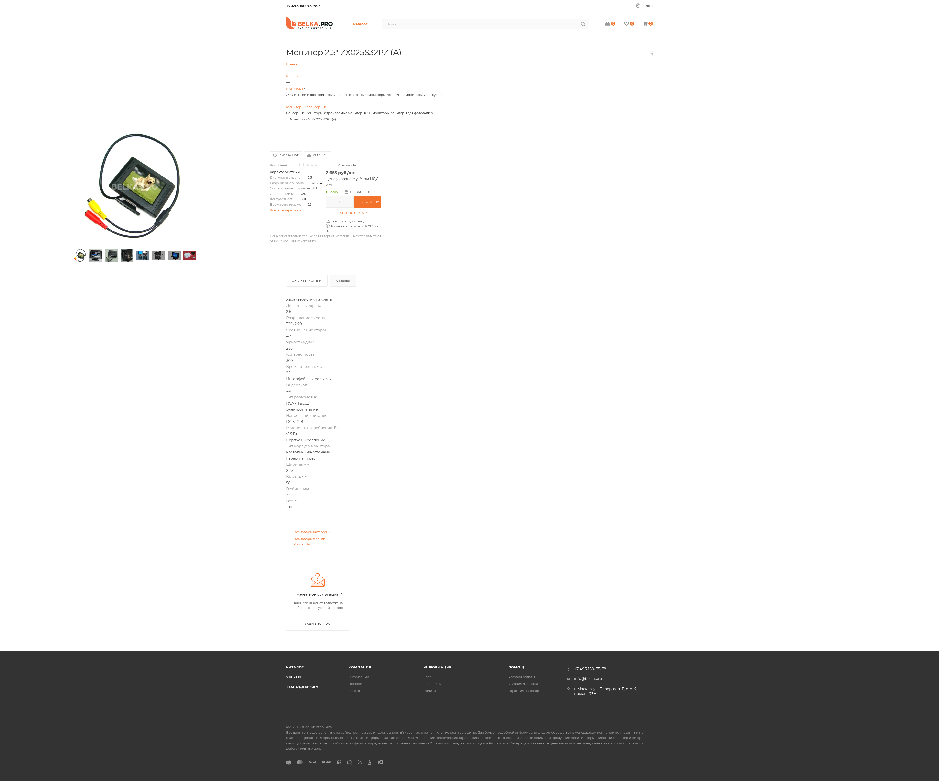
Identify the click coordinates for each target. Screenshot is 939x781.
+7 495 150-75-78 (302, 5)
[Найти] (583, 24)
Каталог (295, 667)
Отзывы (343, 280)
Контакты (356, 691)
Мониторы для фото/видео (411, 113)
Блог (427, 677)
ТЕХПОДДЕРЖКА (302, 687)
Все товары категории (312, 532)
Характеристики (307, 280)
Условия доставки (523, 684)
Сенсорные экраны (348, 95)
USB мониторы (377, 113)
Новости (355, 684)
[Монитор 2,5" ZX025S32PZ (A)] (135, 187)
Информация (437, 667)
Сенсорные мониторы (304, 113)
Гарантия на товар (523, 691)
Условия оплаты (521, 677)
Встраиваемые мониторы (344, 113)
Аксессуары (432, 95)
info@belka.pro (588, 678)
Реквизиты (432, 684)
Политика (431, 691)
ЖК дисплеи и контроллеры (309, 95)
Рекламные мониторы (404, 95)
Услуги (293, 677)
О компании (358, 677)
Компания (359, 667)
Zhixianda (347, 165)
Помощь (517, 667)
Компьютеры (375, 95)
